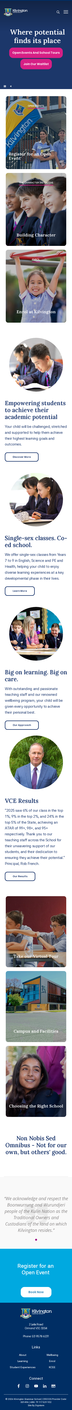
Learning (22, 1361)
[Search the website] (58, 12)
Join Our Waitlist (36, 64)
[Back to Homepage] (30, 12)
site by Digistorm (36, 1405)
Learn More (20, 591)
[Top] (36, 1313)
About (22, 1354)
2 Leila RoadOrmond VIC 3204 (36, 1326)
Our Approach (22, 725)
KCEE (52, 1367)
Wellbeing (52, 1354)
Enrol (52, 1361)
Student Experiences (23, 1367)
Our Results (20, 877)
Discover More (22, 457)
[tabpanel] (36, 1212)
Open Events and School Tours (36, 52)
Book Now (36, 1292)
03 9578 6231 (40, 1336)
